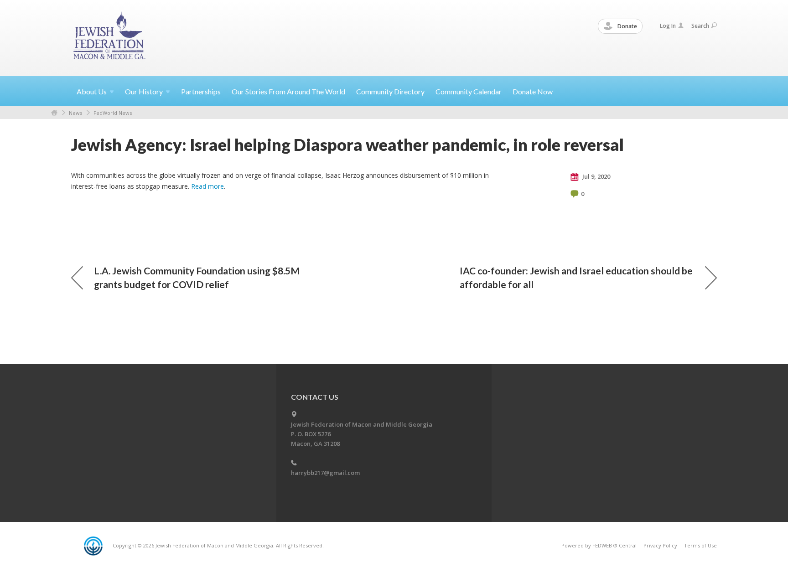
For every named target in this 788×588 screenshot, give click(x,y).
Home (54, 113)
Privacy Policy (660, 545)
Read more (207, 186)
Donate (626, 26)
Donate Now (533, 91)
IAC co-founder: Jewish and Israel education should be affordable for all (576, 277)
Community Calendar (468, 91)
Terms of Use (700, 545)
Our (144, 91)
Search (700, 26)
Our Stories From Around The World (288, 91)
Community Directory (390, 91)
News (75, 112)
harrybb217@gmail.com (325, 473)
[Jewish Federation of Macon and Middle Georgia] (110, 37)
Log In (668, 26)
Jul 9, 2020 (595, 176)
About (92, 91)
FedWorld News (112, 112)
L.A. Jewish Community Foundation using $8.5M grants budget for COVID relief (197, 277)
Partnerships (201, 91)
